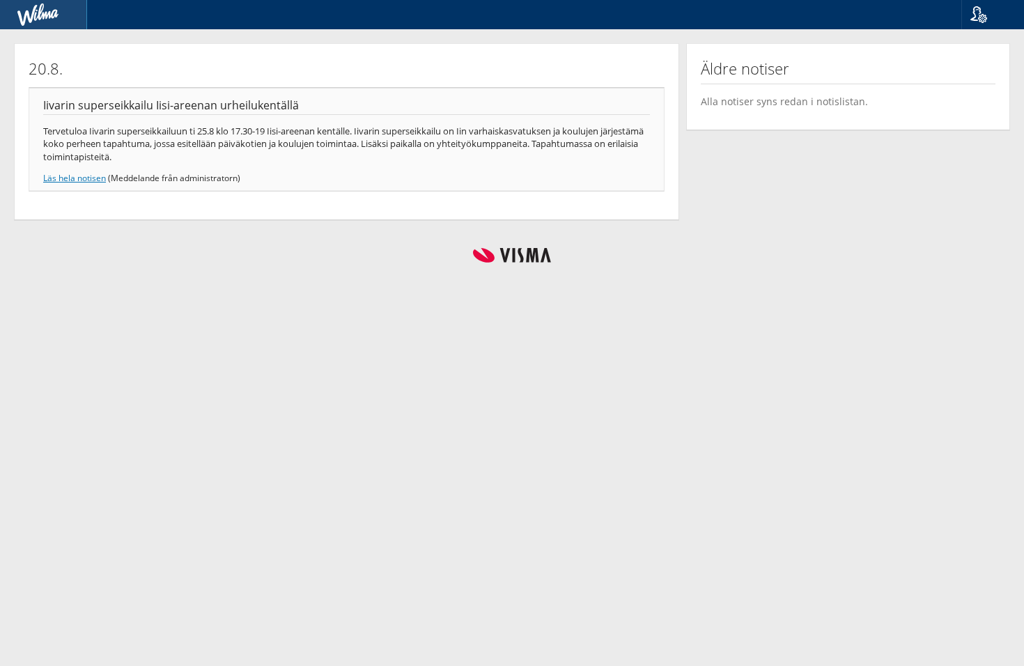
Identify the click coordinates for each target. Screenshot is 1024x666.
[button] (987, 14)
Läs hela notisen (74, 177)
